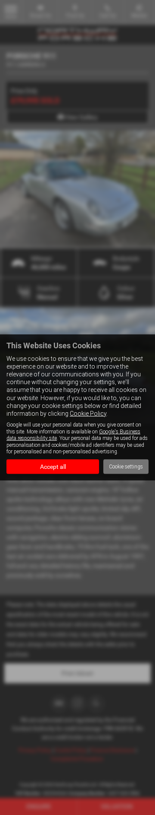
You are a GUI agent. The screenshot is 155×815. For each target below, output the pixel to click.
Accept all (53, 466)
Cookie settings (126, 467)
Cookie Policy (88, 413)
